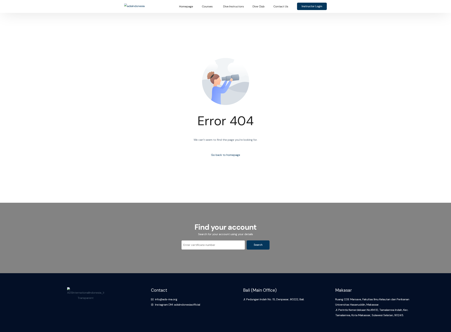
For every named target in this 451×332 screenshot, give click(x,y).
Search (258, 245)
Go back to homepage (225, 155)
